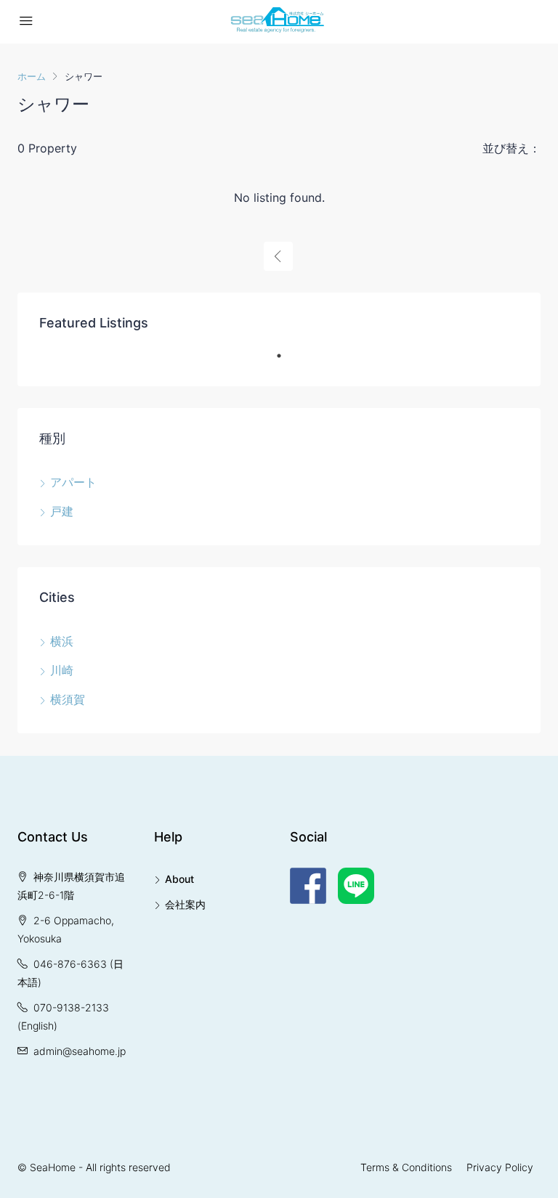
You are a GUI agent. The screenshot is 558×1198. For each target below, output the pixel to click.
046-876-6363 (70, 964)
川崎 (61, 670)
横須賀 (67, 699)
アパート (73, 482)
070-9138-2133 (71, 1007)
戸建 (61, 511)
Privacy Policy (499, 1167)
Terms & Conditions (406, 1167)
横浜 (61, 641)
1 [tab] (286, 361)
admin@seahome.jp (79, 1051)
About (179, 879)
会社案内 (185, 904)
